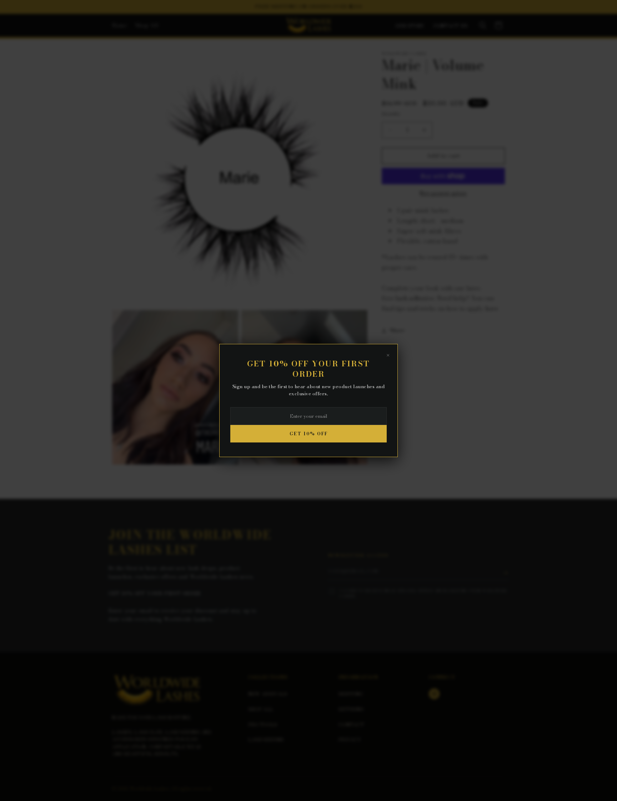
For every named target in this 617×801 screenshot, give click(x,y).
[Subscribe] (505, 573)
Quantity (391, 113)
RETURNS (350, 709)
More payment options (443, 193)
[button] (483, 25)
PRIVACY (349, 739)
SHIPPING (350, 693)
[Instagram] (434, 694)
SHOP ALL (260, 709)
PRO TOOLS (262, 724)
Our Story (410, 25)
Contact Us (450, 25)
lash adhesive (414, 298)
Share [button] (397, 330)
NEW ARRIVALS (267, 693)
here (491, 308)
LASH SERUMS (266, 739)
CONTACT (351, 724)
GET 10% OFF (309, 433)
